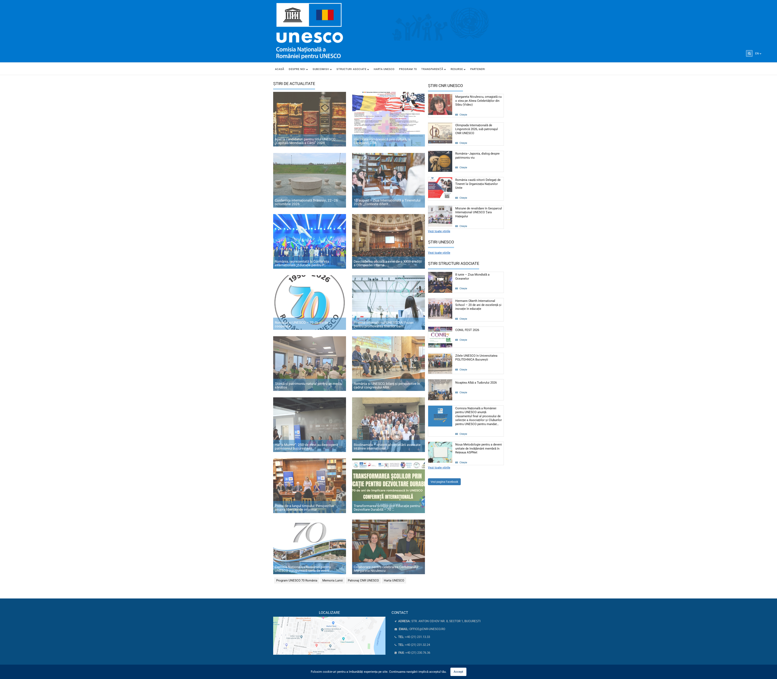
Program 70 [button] (408, 69)
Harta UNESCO (394, 580)
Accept (458, 672)
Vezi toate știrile (439, 231)
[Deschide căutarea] (749, 53)
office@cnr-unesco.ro (427, 629)
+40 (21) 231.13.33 (413, 637)
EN (757, 53)
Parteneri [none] (477, 69)
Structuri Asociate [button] (351, 69)
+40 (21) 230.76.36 (414, 653)
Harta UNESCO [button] (384, 69)
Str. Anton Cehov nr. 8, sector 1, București (439, 621)
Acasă (279, 69)
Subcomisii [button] (321, 69)
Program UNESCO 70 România (296, 580)
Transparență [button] (432, 69)
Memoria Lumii (332, 580)
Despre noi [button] (297, 69)
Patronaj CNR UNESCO (363, 580)
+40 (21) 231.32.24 (413, 645)
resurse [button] (457, 69)
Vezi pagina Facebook (444, 481)
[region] (329, 633)
